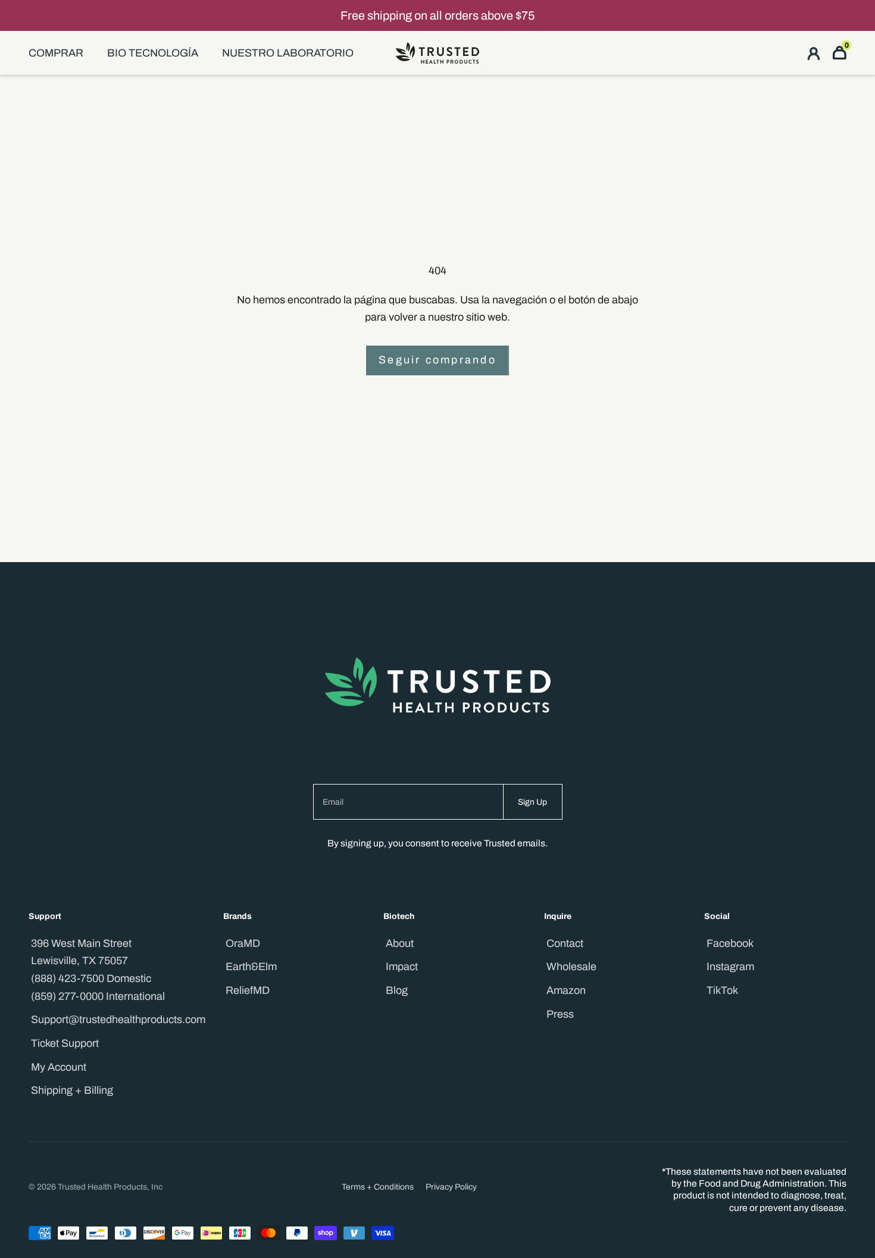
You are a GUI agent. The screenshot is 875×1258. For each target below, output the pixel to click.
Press (560, 1014)
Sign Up (532, 802)
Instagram (730, 966)
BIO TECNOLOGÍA (152, 53)
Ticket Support (65, 1043)
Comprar (56, 53)
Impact (402, 966)
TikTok (722, 990)
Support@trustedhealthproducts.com (118, 1019)
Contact (564, 943)
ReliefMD (248, 990)
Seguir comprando (437, 360)
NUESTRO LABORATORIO (288, 53)
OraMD (243, 943)
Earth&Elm (251, 966)
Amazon (566, 990)
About (400, 943)
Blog (397, 990)
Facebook (730, 943)
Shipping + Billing (72, 1090)
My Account (58, 1067)
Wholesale (571, 966)
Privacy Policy (451, 1186)
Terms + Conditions (378, 1186)
